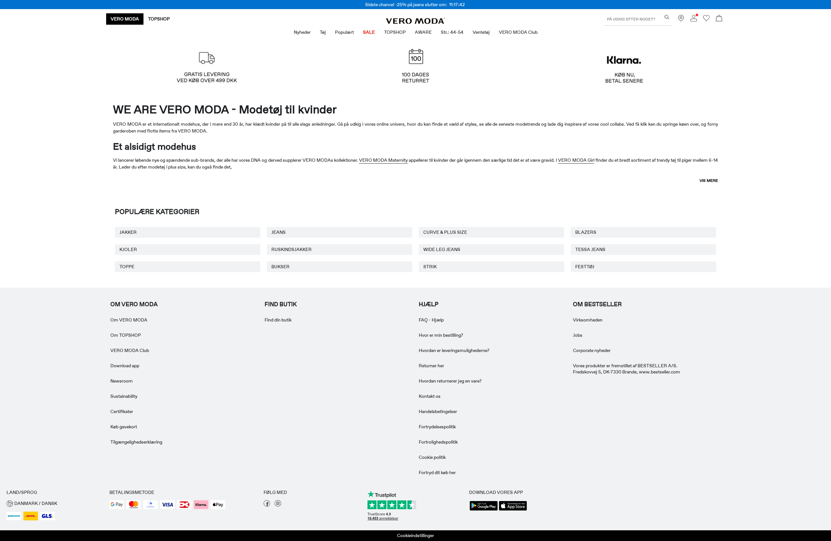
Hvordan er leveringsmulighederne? (454, 350)
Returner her (431, 365)
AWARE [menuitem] (423, 32)
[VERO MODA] (415, 22)
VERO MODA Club (129, 350)
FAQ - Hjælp (431, 319)
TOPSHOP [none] (159, 18)
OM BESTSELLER (597, 304)
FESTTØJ (584, 266)
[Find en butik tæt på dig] (681, 19)
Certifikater (121, 411)
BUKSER (280, 266)
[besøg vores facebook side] (267, 505)
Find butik (281, 304)
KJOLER (128, 249)
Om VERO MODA (134, 304)
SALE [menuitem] (369, 32)
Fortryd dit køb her (437, 472)
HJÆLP (429, 304)
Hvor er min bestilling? (441, 335)
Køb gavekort (123, 426)
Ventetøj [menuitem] (481, 32)
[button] (206, 69)
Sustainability (123, 396)
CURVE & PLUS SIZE (445, 232)
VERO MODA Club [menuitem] (518, 32)
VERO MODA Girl (576, 160)
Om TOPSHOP (125, 335)
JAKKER (128, 232)
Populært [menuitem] (344, 32)
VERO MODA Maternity (383, 160)
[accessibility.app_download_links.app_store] (512, 509)
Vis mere (709, 180)
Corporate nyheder (592, 350)
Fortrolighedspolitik (438, 442)
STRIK (430, 266)
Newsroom (121, 381)
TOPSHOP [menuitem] (395, 32)
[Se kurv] (719, 19)
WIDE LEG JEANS (441, 249)
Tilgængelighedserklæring (136, 442)
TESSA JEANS (590, 249)
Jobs (577, 335)
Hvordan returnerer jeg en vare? (450, 381)
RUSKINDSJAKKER (291, 249)
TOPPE (126, 266)
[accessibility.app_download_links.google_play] (483, 509)
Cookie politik (432, 457)
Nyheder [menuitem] (302, 32)
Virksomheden (587, 319)
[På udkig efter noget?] (667, 17)
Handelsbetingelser (438, 411)
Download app (124, 365)
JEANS (278, 232)
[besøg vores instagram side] (278, 505)
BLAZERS (585, 232)
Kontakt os (429, 396)
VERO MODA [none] (125, 18)
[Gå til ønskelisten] (706, 19)
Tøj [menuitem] (323, 32)
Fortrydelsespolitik (437, 426)
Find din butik (278, 319)
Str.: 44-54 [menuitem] (452, 32)
